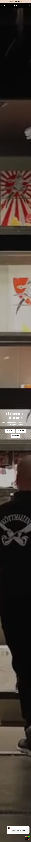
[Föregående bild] (1, 1)
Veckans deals (10, 430)
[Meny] (1, 5)
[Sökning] (5, 5)
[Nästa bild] (29, 1)
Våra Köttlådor (21, 430)
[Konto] (26, 5)
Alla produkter (15, 435)
